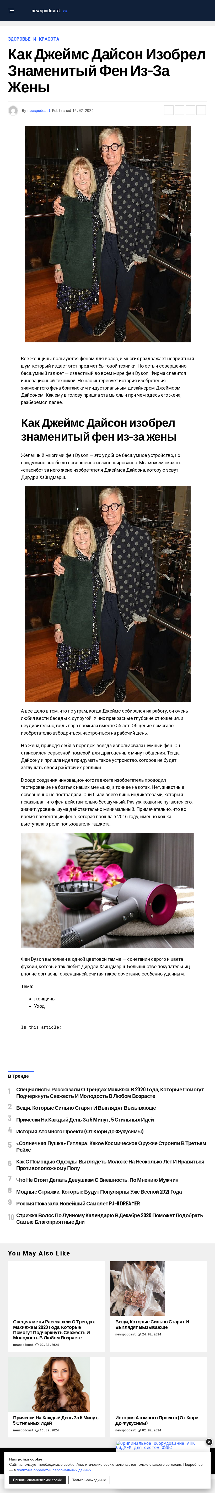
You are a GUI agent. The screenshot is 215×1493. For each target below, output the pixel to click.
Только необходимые (89, 1480)
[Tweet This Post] (179, 110)
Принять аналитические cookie (37, 1480)
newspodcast (39, 110)
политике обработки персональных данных (54, 1470)
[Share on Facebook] (169, 110)
